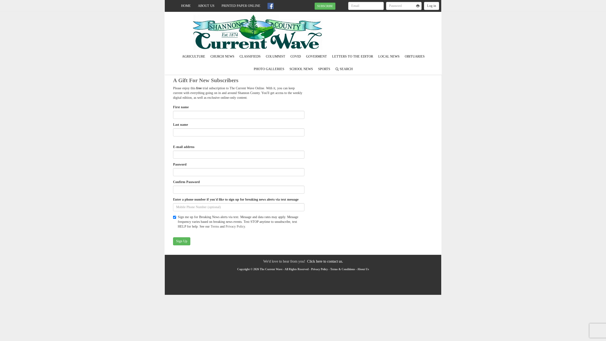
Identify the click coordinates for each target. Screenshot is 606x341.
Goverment (316, 56)
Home (186, 6)
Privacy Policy (235, 226)
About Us (206, 6)
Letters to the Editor (352, 56)
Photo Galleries (269, 69)
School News (301, 69)
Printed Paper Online (241, 6)
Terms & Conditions (342, 269)
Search (346, 69)
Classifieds (250, 56)
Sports (324, 69)
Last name (180, 124)
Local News (389, 56)
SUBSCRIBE (325, 6)
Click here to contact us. (325, 261)
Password (180, 164)
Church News (222, 56)
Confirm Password (186, 182)
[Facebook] (270, 6)
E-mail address (183, 147)
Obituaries (415, 56)
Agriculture (193, 56)
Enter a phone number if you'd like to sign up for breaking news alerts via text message (236, 199)
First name (181, 107)
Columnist (275, 56)
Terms (215, 226)
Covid (295, 56)
